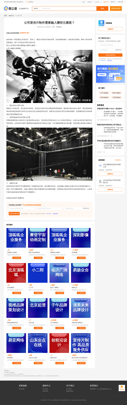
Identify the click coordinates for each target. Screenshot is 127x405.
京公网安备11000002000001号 (60, 400)
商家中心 (113, 1)
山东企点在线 (33, 358)
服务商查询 (69, 391)
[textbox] (74, 8)
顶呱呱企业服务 (12, 252)
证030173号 (46, 400)
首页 (83, 1)
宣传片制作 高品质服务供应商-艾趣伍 (81, 358)
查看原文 (21, 198)
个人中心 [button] (97, 2)
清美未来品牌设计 (77, 322)
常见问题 (21, 389)
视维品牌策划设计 (12, 322)
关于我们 (69, 389)
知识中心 (11, 15)
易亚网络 (10, 358)
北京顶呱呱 (10, 287)
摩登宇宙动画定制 (34, 252)
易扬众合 (74, 287)
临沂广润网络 (54, 287)
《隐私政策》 (55, 213)
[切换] (31, 2)
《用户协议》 (49, 213)
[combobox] (70, 8)
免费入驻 (105, 1)
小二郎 (31, 287)
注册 (122, 2)
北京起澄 (31, 322)
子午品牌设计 (54, 322)
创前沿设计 (53, 358)
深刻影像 (74, 252)
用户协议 (45, 389)
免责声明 (45, 391)
